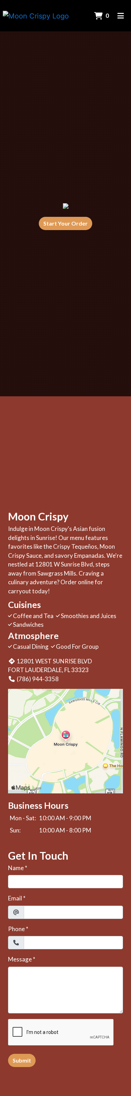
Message (20, 959)
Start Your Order (65, 223)
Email (15, 898)
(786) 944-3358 (38, 679)
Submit (22, 1060)
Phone (16, 929)
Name (16, 868)
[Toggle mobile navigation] (120, 15)
